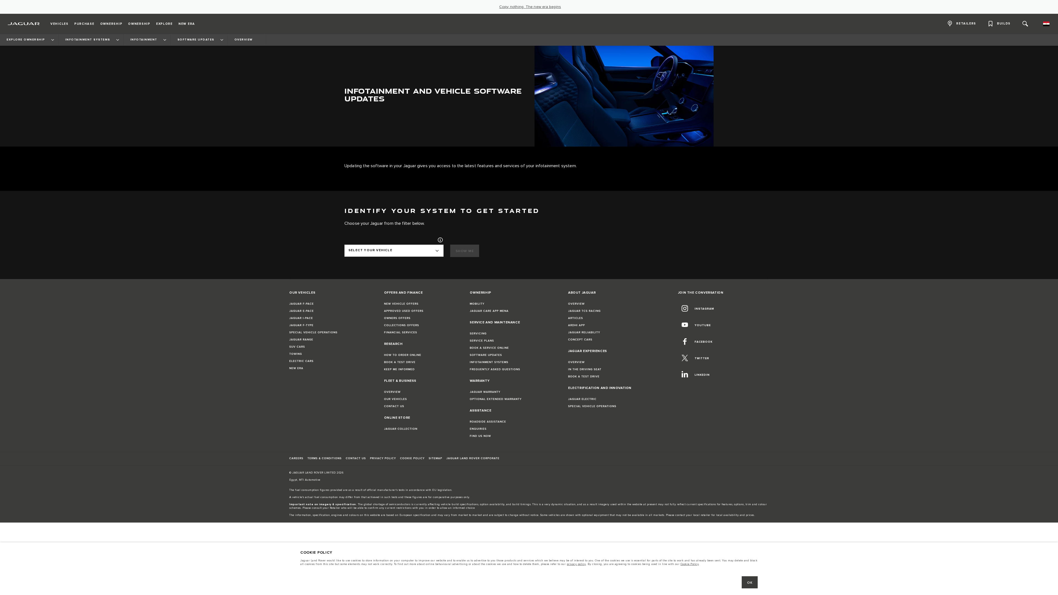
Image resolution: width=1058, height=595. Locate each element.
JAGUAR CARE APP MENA (489, 311)
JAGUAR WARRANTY (485, 392)
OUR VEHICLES (395, 399)
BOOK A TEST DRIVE (399, 362)
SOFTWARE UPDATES (486, 355)
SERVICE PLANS (482, 340)
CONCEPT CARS (580, 339)
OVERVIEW (392, 392)
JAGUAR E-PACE (301, 311)
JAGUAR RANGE (301, 339)
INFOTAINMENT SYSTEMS (489, 362)
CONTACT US (394, 406)
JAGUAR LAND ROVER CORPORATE (473, 458)
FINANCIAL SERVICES (400, 332)
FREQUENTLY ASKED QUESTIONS (495, 369)
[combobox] (394, 251)
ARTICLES (575, 318)
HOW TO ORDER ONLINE (402, 355)
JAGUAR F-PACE (301, 303)
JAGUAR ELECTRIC (582, 399)
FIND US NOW (480, 436)
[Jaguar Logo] (24, 24)
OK (749, 581)
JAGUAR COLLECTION (400, 429)
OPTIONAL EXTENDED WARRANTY (496, 399)
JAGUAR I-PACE (301, 318)
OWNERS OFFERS (397, 318)
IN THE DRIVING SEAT (584, 369)
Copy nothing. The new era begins (530, 7)
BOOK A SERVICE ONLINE (489, 348)
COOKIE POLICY (412, 458)
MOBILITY (477, 303)
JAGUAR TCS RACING (584, 311)
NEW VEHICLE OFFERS (401, 303)
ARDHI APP (576, 325)
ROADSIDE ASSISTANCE (488, 421)
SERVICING (478, 333)
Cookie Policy (690, 562)
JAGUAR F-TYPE (301, 325)
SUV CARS (297, 346)
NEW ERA (296, 368)
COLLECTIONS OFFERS (401, 325)
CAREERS (296, 458)
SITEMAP (435, 458)
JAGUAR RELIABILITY (584, 332)
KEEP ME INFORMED (399, 369)
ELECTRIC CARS (301, 361)
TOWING (295, 354)
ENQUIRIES (478, 429)
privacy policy (576, 562)
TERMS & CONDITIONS (324, 458)
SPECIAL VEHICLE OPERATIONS (313, 332)
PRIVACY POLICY (383, 458)
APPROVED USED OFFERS (403, 311)
